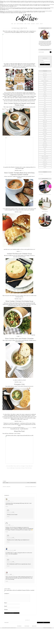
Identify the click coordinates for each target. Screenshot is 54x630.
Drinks (45, 103)
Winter (45, 167)
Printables (44, 131)
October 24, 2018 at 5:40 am (11, 562)
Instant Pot (45, 114)
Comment (6, 593)
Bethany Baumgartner (10, 550)
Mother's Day (45, 120)
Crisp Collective (27, 17)
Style (45, 154)
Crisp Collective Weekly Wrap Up (30, 486)
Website (6, 609)
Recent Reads (45, 133)
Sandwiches (45, 139)
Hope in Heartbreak (45, 211)
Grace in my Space (28, 427)
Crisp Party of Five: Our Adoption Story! (45, 194)
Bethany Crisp (9, 512)
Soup (45, 150)
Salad (45, 137)
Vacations (44, 165)
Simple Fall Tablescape (6, 486)
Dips (45, 97)
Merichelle (8, 574)
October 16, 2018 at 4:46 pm (11, 538)
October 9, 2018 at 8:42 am (10, 501)
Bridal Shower (45, 84)
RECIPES (7, 482)
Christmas (44, 88)
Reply (7, 506)
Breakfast (44, 82)
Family (45, 107)
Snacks (45, 148)
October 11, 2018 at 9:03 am (10, 525)
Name (5, 602)
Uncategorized (45, 163)
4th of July (45, 73)
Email (5, 606)
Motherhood (45, 122)
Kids (45, 118)
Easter (45, 105)
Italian (45, 116)
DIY (44, 101)
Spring (45, 152)
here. (23, 170)
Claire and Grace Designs (28, 95)
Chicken (45, 86)
